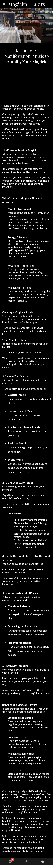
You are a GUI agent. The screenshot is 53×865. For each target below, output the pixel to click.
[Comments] (10, 861)
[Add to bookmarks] (42, 861)
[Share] (26, 861)
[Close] (4, 4)
